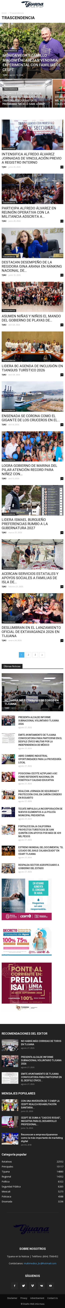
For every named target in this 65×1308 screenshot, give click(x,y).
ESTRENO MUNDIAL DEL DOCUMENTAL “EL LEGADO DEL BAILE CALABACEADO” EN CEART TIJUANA (40, 850)
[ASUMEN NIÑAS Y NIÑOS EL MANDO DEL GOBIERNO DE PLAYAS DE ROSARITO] (32, 297)
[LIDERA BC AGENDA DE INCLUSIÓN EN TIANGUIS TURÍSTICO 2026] (32, 346)
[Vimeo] (32, 1286)
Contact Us (52, 1298)
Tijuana (6, 1171)
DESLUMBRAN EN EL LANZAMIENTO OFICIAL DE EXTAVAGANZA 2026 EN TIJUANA (31, 632)
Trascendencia (10, 51)
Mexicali (6, 1191)
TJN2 (5, 75)
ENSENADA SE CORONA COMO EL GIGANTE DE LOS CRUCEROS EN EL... (31, 418)
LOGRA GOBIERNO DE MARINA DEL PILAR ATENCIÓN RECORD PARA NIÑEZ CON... (29, 470)
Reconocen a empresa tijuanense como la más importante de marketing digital (42, 1138)
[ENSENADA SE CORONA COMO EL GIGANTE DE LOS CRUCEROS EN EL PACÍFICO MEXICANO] (32, 396)
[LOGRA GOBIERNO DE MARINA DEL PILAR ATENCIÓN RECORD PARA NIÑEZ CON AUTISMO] (32, 446)
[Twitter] (23, 1286)
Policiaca (6, 1196)
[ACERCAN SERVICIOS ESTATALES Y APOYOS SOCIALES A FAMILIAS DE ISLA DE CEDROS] (32, 554)
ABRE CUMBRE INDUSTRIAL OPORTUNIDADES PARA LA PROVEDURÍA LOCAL (39, 759)
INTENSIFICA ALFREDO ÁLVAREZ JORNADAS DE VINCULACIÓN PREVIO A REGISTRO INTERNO (32, 158)
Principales (7, 1166)
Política (6, 1181)
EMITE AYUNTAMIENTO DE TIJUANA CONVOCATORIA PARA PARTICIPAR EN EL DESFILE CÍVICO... (41, 1077)
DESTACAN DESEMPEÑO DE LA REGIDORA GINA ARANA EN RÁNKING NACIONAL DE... (32, 266)
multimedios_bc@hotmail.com (40, 1263)
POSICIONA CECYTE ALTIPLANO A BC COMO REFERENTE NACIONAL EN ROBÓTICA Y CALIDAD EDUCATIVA (37, 776)
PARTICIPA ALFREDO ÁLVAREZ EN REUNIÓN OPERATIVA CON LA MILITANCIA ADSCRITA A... (29, 212)
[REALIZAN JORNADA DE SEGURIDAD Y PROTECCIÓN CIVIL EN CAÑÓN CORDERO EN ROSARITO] (8, 794)
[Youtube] (50, 1286)
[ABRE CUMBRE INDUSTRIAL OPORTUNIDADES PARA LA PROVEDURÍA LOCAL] (8, 759)
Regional (6, 1176)
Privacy (23, 1298)
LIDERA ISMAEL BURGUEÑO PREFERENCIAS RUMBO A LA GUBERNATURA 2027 (25, 524)
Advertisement (37, 1298)
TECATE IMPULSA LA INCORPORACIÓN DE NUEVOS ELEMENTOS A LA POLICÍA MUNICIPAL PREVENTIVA (40, 812)
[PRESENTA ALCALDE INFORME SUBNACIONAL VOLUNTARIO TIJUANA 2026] (8, 721)
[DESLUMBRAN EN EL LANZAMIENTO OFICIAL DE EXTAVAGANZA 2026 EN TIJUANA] (32, 608)
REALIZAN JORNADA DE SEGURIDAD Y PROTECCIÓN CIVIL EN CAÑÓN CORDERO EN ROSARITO (40, 794)
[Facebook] (14, 1286)
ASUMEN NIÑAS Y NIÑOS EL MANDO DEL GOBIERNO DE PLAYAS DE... (31, 318)
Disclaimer (12, 1298)
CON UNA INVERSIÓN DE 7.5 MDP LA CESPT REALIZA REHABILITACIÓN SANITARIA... (40, 1104)
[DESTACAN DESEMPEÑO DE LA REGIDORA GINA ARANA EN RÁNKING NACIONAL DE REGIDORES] (32, 243)
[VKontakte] (41, 1286)
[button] (60, 4)
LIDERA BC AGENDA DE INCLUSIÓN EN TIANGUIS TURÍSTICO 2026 (32, 368)
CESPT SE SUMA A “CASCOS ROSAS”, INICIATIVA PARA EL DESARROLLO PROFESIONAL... (41, 1121)
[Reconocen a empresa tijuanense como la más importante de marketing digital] (10, 1139)
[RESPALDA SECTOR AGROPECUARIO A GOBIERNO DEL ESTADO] (8, 868)
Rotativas (7, 1161)
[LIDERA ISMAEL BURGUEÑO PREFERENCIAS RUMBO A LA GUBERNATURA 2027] (32, 500)
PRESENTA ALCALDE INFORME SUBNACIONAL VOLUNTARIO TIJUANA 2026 (38, 720)
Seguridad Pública (11, 1186)
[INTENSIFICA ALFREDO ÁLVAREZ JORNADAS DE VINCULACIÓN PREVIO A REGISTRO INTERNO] (32, 135)
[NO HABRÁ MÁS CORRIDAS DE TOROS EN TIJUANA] (32, 692)
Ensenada (7, 1201)
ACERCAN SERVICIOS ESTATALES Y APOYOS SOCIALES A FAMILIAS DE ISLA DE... (30, 578)
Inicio (4, 13)
